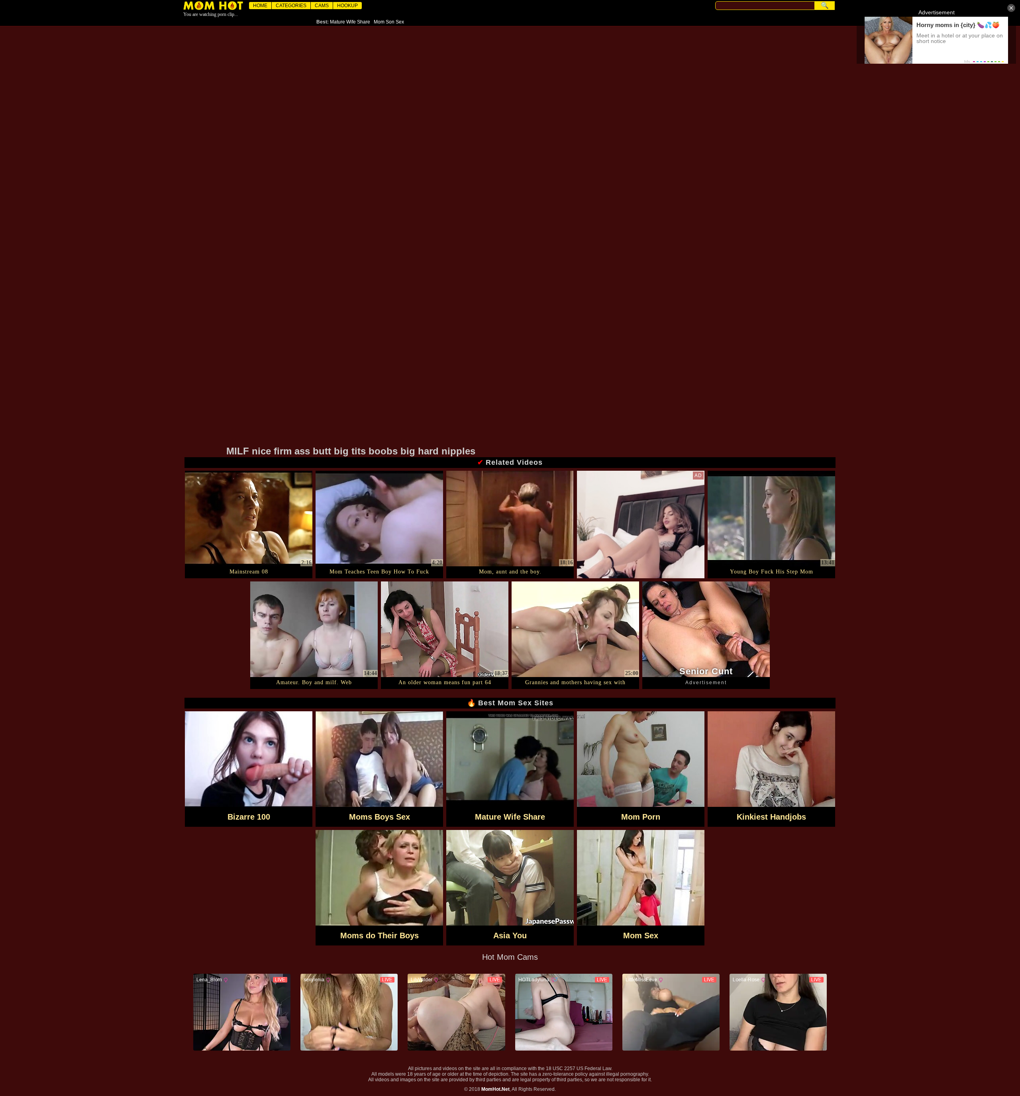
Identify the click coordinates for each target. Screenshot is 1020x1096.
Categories (291, 5)
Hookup (347, 5)
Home (260, 5)
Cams (322, 5)
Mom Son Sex (389, 22)
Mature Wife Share (350, 22)
